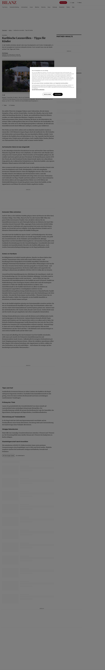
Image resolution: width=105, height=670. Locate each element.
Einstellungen (47, 94)
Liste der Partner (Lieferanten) (38, 89)
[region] (53, 82)
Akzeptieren (58, 94)
